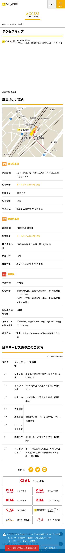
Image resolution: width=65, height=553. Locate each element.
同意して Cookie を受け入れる (22, 548)
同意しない (50, 548)
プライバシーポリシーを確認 (21, 541)
